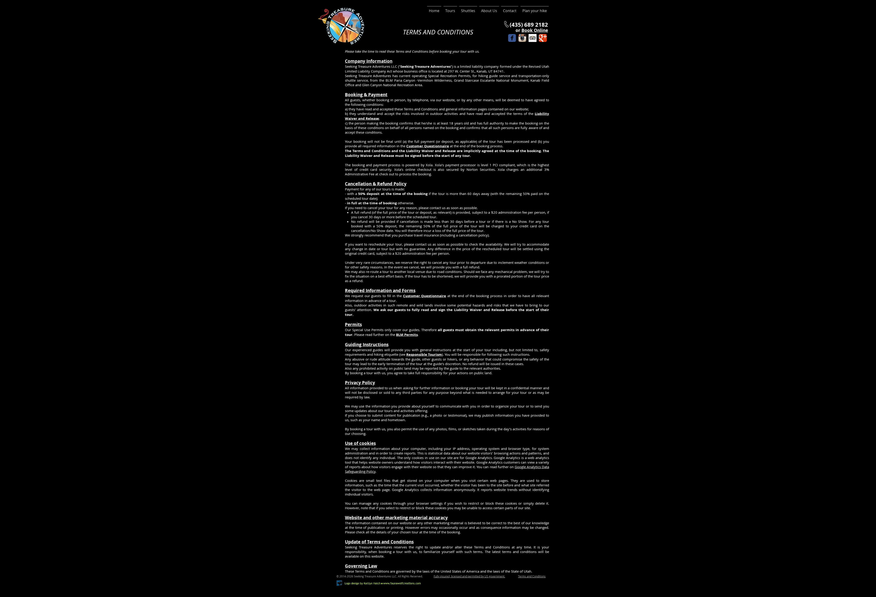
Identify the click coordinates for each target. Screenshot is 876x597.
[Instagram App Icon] (522, 38)
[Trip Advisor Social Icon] (533, 38)
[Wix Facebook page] (512, 38)
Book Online (534, 30)
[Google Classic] (543, 38)
